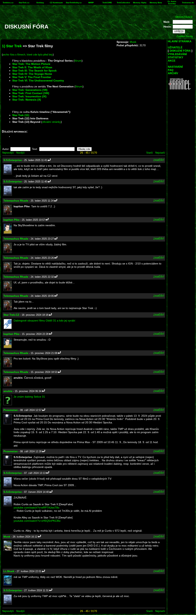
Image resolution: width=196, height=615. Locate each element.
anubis (7, 391)
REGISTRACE (184, 17)
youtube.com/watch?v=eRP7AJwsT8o (36, 507)
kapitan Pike (11, 219)
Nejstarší (160, 152)
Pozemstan (10, 410)
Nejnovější (8, 152)
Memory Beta (156, 3)
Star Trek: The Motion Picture (31, 63)
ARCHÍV (173, 73)
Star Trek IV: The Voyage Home (32, 73)
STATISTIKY (175, 57)
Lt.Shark (8, 571)
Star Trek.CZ (11, 314)
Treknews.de (188, 3)
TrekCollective (123, 3)
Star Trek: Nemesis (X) (26, 99)
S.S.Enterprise (12, 160)
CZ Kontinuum (56, 3)
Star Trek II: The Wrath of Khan (32, 67)
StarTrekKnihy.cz (74, 3)
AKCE (171, 60)
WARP (91, 3)
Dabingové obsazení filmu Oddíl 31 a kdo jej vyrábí (44, 320)
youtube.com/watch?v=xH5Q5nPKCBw (37, 520)
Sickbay (40, 3)
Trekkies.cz (8, 3)
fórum (78, 60)
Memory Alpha (139, 3)
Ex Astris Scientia (172, 2)
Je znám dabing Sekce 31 (29, 396)
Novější (20, 152)
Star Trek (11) (20, 115)
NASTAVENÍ (175, 66)
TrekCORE (107, 3)
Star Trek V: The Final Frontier (31, 77)
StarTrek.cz (24, 3)
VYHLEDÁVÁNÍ (177, 54)
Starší (149, 152)
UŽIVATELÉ (175, 47)
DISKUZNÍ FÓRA (180, 50)
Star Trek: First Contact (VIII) (30, 93)
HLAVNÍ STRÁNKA (179, 41)
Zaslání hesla (184, 36)
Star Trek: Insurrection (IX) (29, 96)
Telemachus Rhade (15, 200)
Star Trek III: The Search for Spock (34, 70)
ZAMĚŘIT (158, 160)
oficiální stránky (51, 121)
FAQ (170, 70)
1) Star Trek (12, 46)
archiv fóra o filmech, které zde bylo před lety (28, 54)
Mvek (133, 41)
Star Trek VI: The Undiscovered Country (38, 80)
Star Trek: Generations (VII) (29, 89)
